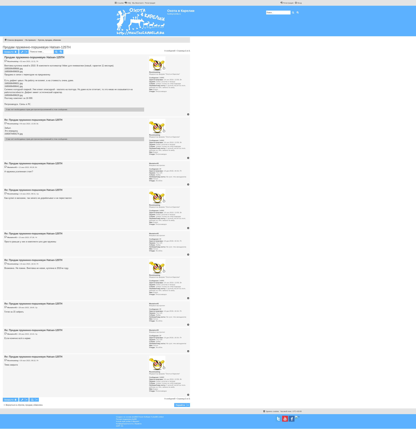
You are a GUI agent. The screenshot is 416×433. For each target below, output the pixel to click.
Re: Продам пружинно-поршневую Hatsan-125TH (33, 119)
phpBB (134, 417)
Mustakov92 (154, 163)
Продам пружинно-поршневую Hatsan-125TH (37, 47)
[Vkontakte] (278, 419)
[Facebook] (291, 419)
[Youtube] (285, 419)
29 (160, 169)
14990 (161, 78)
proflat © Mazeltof (132, 421)
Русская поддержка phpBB (126, 419)
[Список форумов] (140, 21)
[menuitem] (127, 3)
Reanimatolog (154, 72)
